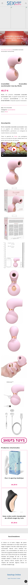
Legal (9, 578)
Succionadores (8, 49)
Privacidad (13, 578)
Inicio (2, 49)
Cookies (18, 578)
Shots (6, 111)
